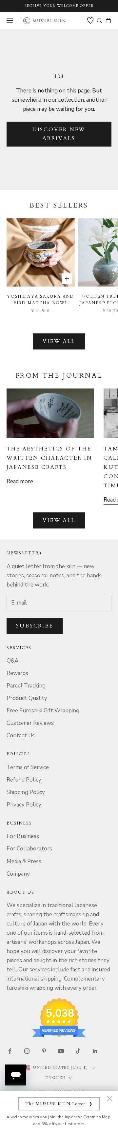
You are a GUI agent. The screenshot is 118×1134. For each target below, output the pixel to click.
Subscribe (34, 625)
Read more (20, 481)
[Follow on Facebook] (10, 1051)
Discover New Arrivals (59, 134)
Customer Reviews (30, 723)
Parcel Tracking (26, 685)
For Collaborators (29, 848)
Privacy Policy (24, 804)
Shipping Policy (26, 792)
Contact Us (21, 735)
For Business (23, 836)
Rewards (17, 673)
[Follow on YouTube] (61, 1051)
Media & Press (24, 861)
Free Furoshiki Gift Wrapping (43, 710)
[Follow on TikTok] (78, 1051)
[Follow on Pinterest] (44, 1051)
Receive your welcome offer (59, 6)
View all (59, 341)
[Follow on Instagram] (27, 1051)
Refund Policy (24, 780)
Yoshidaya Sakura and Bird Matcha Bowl (40, 300)
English (56, 1077)
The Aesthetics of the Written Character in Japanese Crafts (49, 458)
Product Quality (27, 698)
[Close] (109, 1098)
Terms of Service (28, 767)
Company (18, 874)
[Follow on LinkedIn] (95, 1051)
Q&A (12, 661)
